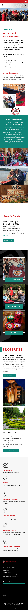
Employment (5, 586)
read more (5, 235)
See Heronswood (10, 450)
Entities (4, 595)
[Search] (22, 5)
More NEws (8, 240)
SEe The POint (9, 376)
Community (12, 226)
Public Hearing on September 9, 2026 (11, 223)
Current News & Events (7, 588)
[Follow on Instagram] (15, 608)
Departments (5, 593)
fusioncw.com (19, 604)
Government (5, 591)
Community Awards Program (8, 589)
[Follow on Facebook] (13, 608)
